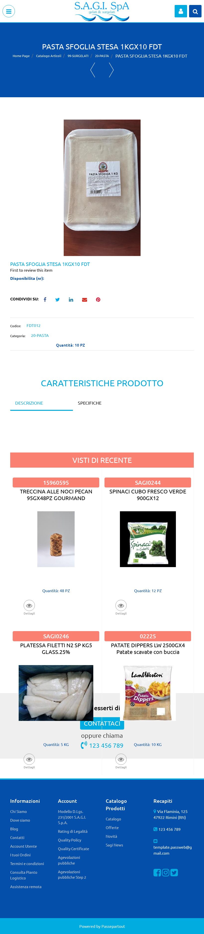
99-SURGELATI (78, 56)
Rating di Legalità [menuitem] (73, 831)
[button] (102, 187)
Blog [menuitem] (14, 828)
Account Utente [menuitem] (23, 846)
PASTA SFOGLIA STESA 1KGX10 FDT (151, 55)
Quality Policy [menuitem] (69, 839)
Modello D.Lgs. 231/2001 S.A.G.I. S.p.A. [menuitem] (72, 817)
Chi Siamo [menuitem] (18, 811)
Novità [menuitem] (111, 836)
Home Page (21, 56)
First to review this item (31, 269)
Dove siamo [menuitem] (20, 820)
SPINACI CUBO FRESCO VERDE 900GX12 (147, 494)
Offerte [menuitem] (112, 827)
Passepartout (113, 926)
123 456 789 (169, 829)
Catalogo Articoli (48, 56)
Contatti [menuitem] (17, 837)
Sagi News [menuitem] (114, 844)
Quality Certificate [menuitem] (73, 848)
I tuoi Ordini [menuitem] (20, 854)
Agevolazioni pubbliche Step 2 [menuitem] (72, 874)
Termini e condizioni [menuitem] (27, 863)
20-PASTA (102, 56)
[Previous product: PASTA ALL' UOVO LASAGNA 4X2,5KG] (92, 70)
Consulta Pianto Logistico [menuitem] (23, 875)
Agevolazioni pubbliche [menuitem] (69, 860)
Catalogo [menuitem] (113, 818)
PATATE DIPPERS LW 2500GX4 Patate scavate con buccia (148, 648)
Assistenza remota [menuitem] (26, 886)
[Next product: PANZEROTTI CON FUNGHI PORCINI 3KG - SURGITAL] (111, 70)
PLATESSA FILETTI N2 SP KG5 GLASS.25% (56, 648)
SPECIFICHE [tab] (90, 402)
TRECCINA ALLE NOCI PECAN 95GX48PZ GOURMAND (56, 494)
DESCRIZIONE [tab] (29, 402)
